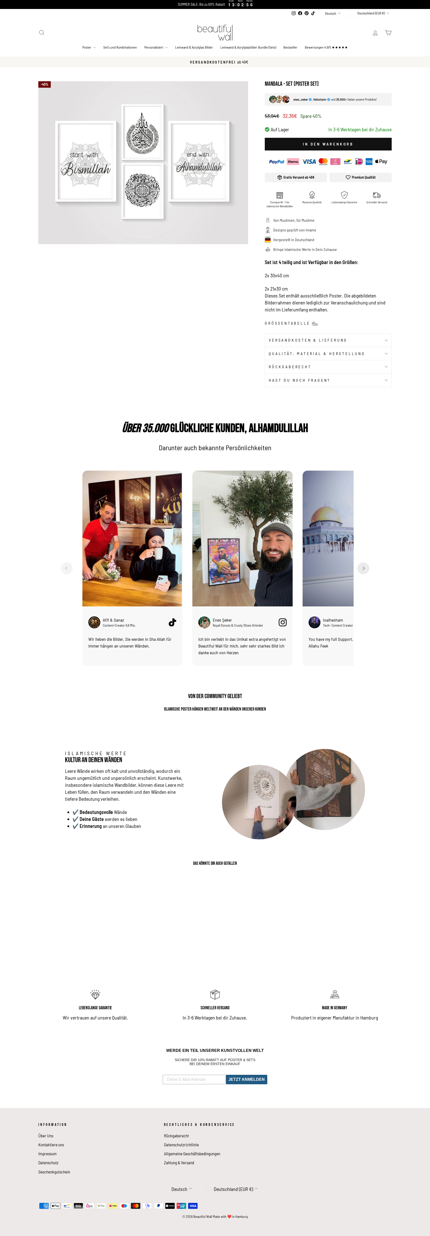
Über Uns (45, 1135)
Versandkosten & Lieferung (308, 340)
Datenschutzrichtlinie (181, 1144)
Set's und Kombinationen (120, 47)
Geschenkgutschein (54, 1171)
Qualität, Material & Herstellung (317, 353)
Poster (87, 47)
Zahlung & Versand (179, 1162)
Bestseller (290, 47)
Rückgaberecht (290, 366)
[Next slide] (363, 568)
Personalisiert (154, 47)
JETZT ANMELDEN (246, 1079)
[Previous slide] (67, 568)
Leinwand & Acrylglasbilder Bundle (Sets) (248, 47)
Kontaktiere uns (51, 1144)
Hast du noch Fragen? (299, 380)
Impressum (47, 1153)
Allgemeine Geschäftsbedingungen (192, 1153)
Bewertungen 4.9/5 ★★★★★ (326, 47)
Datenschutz (48, 1162)
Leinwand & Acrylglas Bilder (194, 47)
